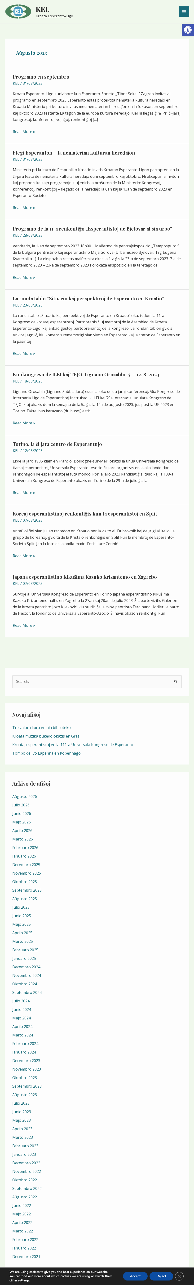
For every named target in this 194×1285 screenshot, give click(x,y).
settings (23, 1280)
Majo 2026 (21, 822)
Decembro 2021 (26, 1256)
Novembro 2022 (26, 1171)
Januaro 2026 (24, 856)
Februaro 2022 (25, 1239)
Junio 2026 (21, 813)
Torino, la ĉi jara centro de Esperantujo (57, 444)
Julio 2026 (21, 805)
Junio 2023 (21, 1111)
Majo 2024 (21, 1018)
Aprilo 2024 (22, 1026)
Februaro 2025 (25, 949)
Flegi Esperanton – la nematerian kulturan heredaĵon (74, 152)
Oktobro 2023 (24, 1077)
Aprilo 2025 (22, 932)
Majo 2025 (21, 924)
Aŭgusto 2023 (24, 1094)
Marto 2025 (22, 941)
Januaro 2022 (24, 1248)
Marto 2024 (22, 1035)
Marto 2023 (22, 1137)
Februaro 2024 (25, 1043)
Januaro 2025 (24, 958)
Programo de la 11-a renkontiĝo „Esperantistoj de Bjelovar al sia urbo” (92, 228)
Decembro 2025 (26, 864)
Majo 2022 (21, 1214)
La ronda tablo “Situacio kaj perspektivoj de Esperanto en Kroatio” (88, 298)
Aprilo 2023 (22, 1128)
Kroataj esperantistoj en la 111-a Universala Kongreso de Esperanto (72, 744)
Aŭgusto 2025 (24, 898)
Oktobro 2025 (24, 881)
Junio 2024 (21, 1009)
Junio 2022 (21, 1205)
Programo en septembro (41, 76)
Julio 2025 (21, 907)
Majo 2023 (21, 1120)
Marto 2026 (22, 839)
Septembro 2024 (27, 992)
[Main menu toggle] (184, 11)
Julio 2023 (21, 1103)
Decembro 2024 (26, 966)
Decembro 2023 (26, 1060)
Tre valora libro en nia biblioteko (41, 727)
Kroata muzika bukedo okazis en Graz (45, 736)
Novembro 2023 (26, 1069)
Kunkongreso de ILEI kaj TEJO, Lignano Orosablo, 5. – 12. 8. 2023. (86, 374)
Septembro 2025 (27, 890)
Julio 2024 (21, 1001)
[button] (188, 30)
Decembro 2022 (26, 1162)
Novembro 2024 (26, 975)
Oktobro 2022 (24, 1180)
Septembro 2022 (27, 1188)
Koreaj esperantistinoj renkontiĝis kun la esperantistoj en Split (85, 513)
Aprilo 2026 (22, 830)
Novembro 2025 (26, 873)
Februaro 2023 (25, 1145)
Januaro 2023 (24, 1154)
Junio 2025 (21, 915)
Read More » (24, 131)
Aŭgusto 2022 (24, 1197)
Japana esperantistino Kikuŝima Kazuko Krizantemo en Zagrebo (85, 577)
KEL (42, 9)
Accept (135, 1276)
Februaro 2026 (25, 847)
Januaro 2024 (24, 1052)
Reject (161, 1276)
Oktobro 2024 (24, 984)
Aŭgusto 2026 (24, 796)
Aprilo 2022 (22, 1222)
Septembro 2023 (27, 1086)
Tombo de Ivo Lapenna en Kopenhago (46, 753)
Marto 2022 (22, 1231)
